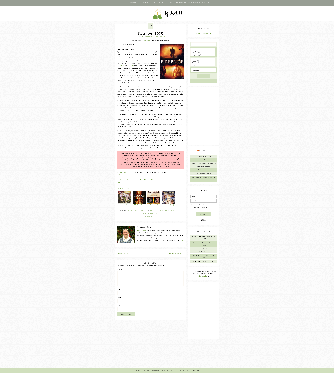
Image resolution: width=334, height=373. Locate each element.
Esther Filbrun (142, 231)
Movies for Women (172, 212)
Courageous (120, 66)
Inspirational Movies (124, 212)
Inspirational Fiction (174, 210)
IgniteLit (167, 13)
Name (119, 290)
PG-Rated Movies (153, 213)
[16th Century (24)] (203, 60)
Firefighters (163, 210)
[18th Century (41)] (203, 63)
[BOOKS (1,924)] (203, 51)
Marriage (147, 212)
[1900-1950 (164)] (203, 64)
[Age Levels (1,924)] (203, 52)
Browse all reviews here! (204, 33)
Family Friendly (153, 210)
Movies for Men (161, 212)
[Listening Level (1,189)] (203, 54)
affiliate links (147, 40)
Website (120, 306)
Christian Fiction (132, 210)
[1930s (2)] (203, 65)
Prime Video (144, 180)
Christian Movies (143, 210)
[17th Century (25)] (203, 61)
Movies (153, 212)
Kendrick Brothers (138, 212)
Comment (121, 270)
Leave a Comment (160, 36)
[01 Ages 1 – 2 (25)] (203, 55)
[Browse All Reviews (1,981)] (203, 50)
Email (119, 298)
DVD (151, 180)
